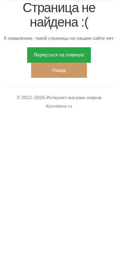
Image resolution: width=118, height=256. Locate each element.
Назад (59, 70)
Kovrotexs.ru (59, 106)
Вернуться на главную (59, 54)
